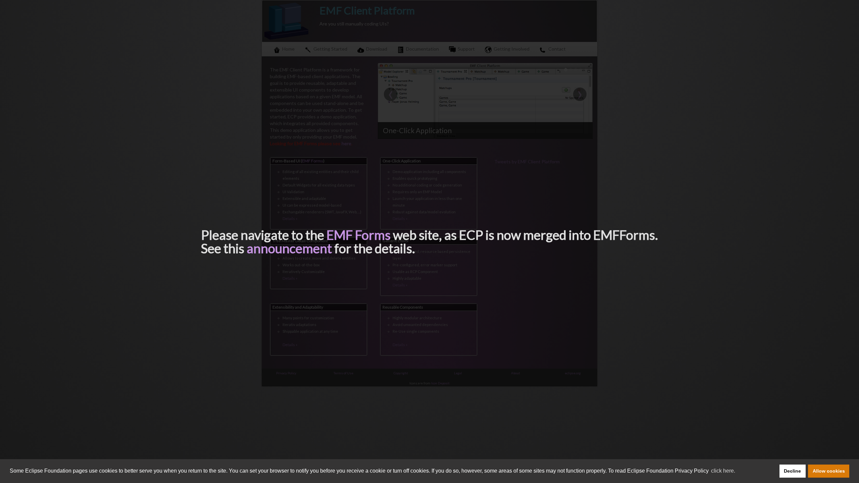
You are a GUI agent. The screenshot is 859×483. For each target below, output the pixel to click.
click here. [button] (723, 471)
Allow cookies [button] (829, 471)
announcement (289, 248)
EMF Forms (358, 235)
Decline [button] (792, 471)
